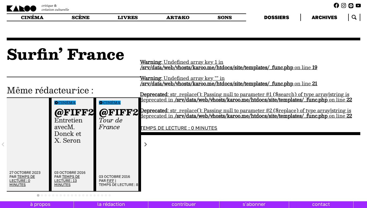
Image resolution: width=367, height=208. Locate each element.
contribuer (184, 204)
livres (128, 17)
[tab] (38, 195)
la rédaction (111, 204)
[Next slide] (145, 144)
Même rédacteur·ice (48, 90)
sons (225, 17)
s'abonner (254, 204)
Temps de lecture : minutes (22, 180)
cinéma (32, 17)
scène (80, 17)
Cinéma (67, 103)
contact (321, 204)
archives (324, 17)
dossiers (276, 17)
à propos (40, 204)
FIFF (110, 180)
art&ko (177, 17)
